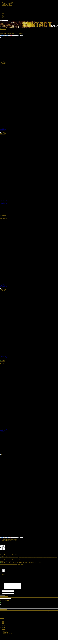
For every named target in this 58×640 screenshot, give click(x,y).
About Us (3, 630)
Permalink (3, 574)
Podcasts (3, 14)
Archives (3, 17)
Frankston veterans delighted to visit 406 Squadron (9, 539)
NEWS (3, 13)
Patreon (49, 611)
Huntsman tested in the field (6, 4)
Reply (3, 578)
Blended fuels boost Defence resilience (7, 3)
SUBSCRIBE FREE (5, 632)
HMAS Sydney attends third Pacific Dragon (8, 2)
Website (1, 593)
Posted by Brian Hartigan (10, 33)
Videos (3, 16)
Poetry (3, 620)
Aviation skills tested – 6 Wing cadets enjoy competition (10, 559)
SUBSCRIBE (4, 624)
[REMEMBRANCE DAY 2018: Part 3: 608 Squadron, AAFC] (21, 562)
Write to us (3, 625)
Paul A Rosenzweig (4, 572)
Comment (1, 588)
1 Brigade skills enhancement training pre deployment (10, 540)
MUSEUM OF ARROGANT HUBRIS (7, 633)
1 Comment (19, 33)
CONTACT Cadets (3, 29)
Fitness (3, 15)
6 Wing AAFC (23, 33)
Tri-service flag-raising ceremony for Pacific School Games (11, 554)
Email (1, 591)
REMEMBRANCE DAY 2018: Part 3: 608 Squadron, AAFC (11, 564)
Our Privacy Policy (4, 631)
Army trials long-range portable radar (7, 5)
